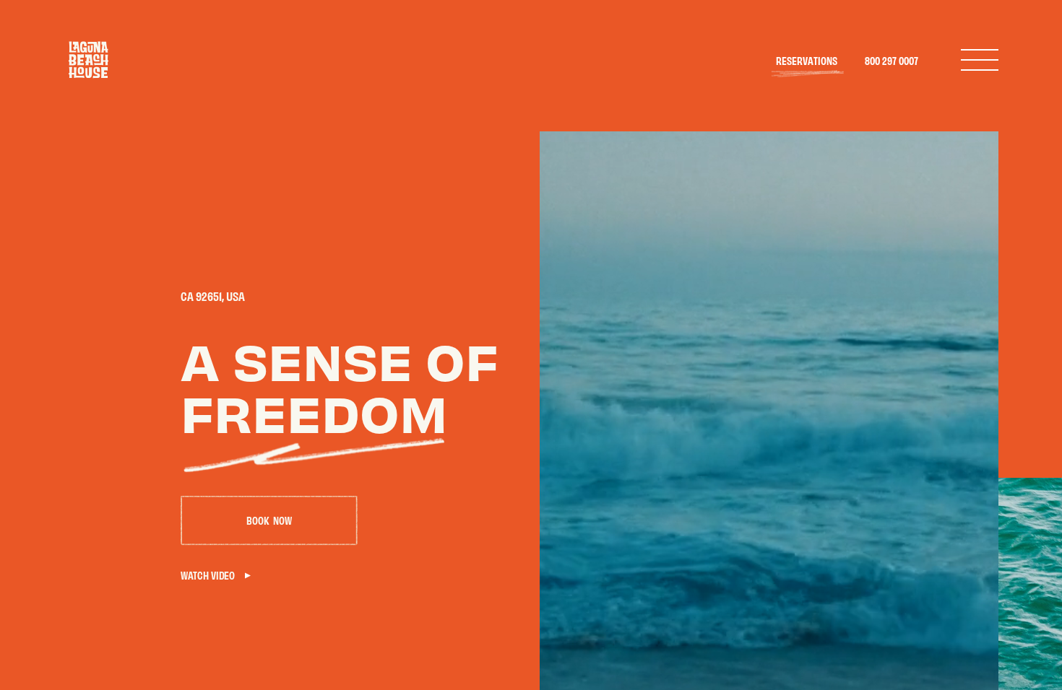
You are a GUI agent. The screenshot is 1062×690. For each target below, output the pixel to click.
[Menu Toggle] (979, 60)
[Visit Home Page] (88, 60)
